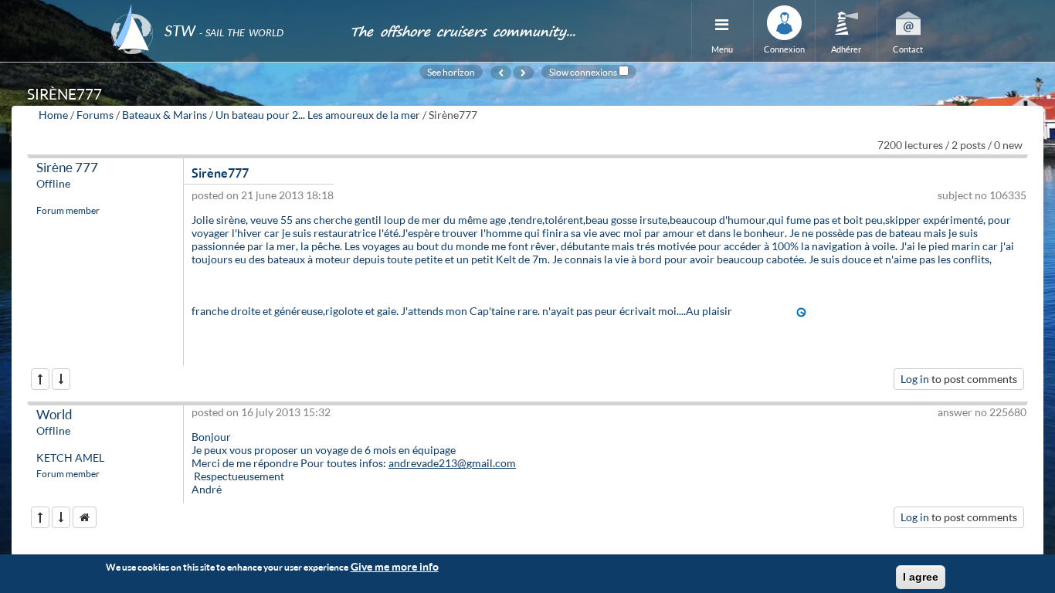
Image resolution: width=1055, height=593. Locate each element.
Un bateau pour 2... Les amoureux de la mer (317, 114)
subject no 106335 (982, 195)
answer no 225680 (982, 411)
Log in (915, 378)
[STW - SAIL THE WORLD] (221, 9)
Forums (95, 114)
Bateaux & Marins (164, 114)
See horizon (451, 71)
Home (53, 114)
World (54, 414)
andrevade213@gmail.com (452, 462)
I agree (920, 577)
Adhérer (846, 49)
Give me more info (395, 566)
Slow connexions (583, 71)
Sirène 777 (67, 167)
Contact (908, 49)
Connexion (784, 49)
